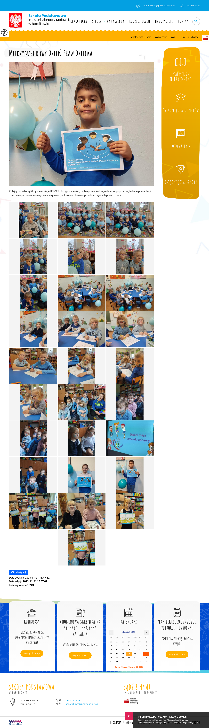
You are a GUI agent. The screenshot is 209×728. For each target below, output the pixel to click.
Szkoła (97, 21)
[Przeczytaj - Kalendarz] (129, 609)
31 (117, 661)
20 (135, 654)
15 (146, 650)
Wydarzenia (115, 21)
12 (129, 650)
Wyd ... (173, 37)
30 (111, 661)
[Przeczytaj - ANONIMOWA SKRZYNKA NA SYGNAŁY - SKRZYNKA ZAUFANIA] (80, 609)
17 (117, 654)
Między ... (194, 37)
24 (117, 658)
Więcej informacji (32, 653)
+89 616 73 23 (193, 5)
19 (129, 654)
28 (140, 658)
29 (146, 658)
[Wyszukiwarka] (196, 21)
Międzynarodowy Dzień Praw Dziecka (50, 52)
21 (140, 654)
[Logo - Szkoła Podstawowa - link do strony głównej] (41, 21)
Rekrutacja (78, 21)
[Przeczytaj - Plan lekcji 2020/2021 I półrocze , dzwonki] (177, 609)
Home (148, 37)
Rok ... (183, 37)
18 (123, 654)
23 (111, 658)
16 (111, 654)
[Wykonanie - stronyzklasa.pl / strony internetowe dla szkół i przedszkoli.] (15, 723)
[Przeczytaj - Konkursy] (32, 609)
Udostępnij (20, 572)
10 (117, 650)
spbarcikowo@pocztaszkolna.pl (159, 5)
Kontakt (184, 21)
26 (129, 658)
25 (123, 658)
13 (135, 650)
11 (123, 650)
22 (146, 654)
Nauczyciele (164, 21)
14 (140, 650)
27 (135, 658)
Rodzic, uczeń (139, 21)
